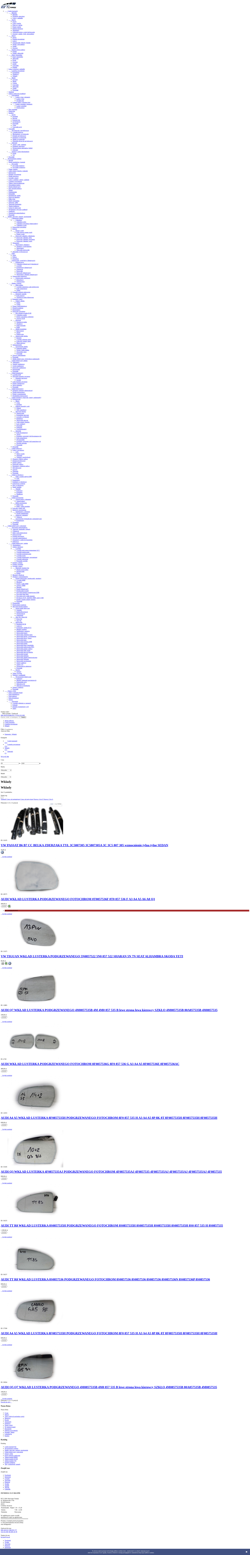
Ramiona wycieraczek (19, 137)
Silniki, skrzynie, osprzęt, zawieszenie (18, 216)
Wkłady (14, 76)
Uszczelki (15, 65)
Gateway (19, 626)
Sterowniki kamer (21, 643)
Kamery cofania (17, 562)
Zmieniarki (19, 615)
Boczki (11, 160)
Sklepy (7, 1415)
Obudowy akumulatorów (20, 577)
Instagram (8, 1477)
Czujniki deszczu (17, 132)
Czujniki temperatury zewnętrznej (26, 557)
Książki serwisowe (18, 536)
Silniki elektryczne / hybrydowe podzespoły (26, 359)
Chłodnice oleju (21, 222)
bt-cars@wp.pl (5, 1537)
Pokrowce (15, 541)
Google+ (7, 1478)
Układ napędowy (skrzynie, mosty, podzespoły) (25, 397)
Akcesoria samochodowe (18, 527)
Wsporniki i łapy (21, 352)
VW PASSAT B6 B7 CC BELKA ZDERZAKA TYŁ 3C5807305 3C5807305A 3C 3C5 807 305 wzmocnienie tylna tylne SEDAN (84, 845)
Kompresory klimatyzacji (24, 267)
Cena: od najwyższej (27, 799)
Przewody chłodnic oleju (24, 238)
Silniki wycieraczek (18, 139)
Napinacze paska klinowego (25, 297)
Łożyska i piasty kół (18, 508)
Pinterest (7, 1482)
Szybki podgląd (6, 857)
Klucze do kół (16, 534)
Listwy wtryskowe (18, 450)
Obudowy (15, 74)
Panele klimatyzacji (15, 187)
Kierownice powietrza (19, 227)
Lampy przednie (21, 106)
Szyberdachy (16, 122)
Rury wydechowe (18, 485)
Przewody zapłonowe (19, 368)
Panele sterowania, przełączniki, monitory (26, 578)
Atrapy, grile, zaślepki (19, 144)
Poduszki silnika (21, 348)
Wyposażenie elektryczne (21, 677)
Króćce (14, 229)
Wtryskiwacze (16, 468)
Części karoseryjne (10, 1447)
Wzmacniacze (20, 613)
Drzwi (12, 35)
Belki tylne (19, 505)
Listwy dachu (16, 23)
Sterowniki (17, 622)
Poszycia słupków (14, 197)
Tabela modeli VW (10, 1461)
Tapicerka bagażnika (15, 204)
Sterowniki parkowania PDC (25, 647)
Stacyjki (18, 620)
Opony (11, 700)
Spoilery (11, 113)
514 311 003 (21, 715)
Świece (16, 670)
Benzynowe (20, 331)
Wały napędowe (21, 410)
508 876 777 (13, 715)
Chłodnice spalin (21, 315)
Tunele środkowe (14, 206)
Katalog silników (10, 1462)
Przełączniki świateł (22, 591)
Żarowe (18, 671)
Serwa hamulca (17, 385)
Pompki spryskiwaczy (19, 136)
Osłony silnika (18, 301)
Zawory (14, 469)
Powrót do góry (6, 1402)
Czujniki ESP (16, 375)
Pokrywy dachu (17, 25)
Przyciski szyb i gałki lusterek (25, 596)
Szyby (12, 115)
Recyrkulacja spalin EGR (21, 313)
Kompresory (20, 520)
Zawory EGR (20, 318)
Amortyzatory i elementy (21, 499)
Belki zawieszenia (19, 503)
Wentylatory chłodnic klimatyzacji (26, 274)
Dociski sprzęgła (21, 443)
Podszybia (12, 111)
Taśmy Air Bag (17, 673)
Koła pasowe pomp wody (24, 232)
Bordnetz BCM (21, 624)
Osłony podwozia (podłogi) (17, 93)
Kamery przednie (17, 564)
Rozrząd (16, 320)
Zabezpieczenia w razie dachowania (23, 32)
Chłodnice (17, 220)
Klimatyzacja (18, 262)
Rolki (18, 327)
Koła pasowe (20, 295)
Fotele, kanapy (13, 169)
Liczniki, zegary (14, 178)
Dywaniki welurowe (18, 167)
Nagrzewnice (20, 281)
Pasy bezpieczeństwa (15, 188)
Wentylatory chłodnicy (21, 245)
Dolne (18, 303)
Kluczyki (19, 619)
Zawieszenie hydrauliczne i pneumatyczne (27, 519)
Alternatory (16, 362)
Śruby (14, 708)
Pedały (11, 190)
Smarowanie (20, 413)
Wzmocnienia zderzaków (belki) (22, 148)
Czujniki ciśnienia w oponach (21, 703)
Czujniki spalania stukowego (21, 292)
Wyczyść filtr (5, 756)
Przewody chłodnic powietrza (25, 239)
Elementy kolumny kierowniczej (22, 390)
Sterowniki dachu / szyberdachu (26, 636)
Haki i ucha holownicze (19, 533)
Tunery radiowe (21, 663)
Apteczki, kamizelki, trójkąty (21, 529)
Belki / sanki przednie (23, 506)
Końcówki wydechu (18, 483)
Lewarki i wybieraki (22, 417)
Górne (18, 304)
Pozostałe (15, 90)
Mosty (16, 401)
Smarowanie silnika (20, 336)
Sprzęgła (16, 431)
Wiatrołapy (15, 30)
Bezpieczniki (20, 571)
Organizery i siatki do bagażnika (22, 540)
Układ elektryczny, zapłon (18, 543)
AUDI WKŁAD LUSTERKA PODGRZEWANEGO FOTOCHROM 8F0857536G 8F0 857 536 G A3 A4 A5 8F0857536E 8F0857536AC (90, 1064)
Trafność (4, 799)
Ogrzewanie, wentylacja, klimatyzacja (22, 260)
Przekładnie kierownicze (20, 396)
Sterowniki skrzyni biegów (24, 652)
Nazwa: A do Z (39, 799)
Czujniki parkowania (22, 552)
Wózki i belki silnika (22, 350)
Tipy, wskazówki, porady (12, 1464)
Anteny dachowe (17, 547)
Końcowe (19, 490)
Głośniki (19, 610)
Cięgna (14, 83)
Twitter (7, 1484)
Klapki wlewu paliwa (17, 50)
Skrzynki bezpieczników (20, 606)
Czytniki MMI (20, 580)
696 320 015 (5, 715)
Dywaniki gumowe (18, 165)
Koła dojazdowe (14, 698)
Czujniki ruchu (21, 555)
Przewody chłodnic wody (24, 241)
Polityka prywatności (11, 1430)
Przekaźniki (16, 603)
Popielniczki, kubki (15, 195)
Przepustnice (16, 310)
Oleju (14, 255)
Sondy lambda (16, 487)
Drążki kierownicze (18, 392)
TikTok (7, 1487)
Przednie (15, 116)
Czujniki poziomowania (23, 554)
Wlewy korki (20, 454)
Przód (14, 153)
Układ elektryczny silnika (18, 360)
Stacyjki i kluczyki (19, 617)
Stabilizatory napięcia (23, 631)
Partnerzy (8, 1423)
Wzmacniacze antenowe (23, 666)
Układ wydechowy (16, 475)
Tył (13, 155)
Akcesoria (13, 701)
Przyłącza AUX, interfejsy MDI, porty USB (30, 598)
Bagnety (19, 338)
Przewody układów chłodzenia (23, 236)
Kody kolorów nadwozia (12, 1455)
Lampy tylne (20, 99)
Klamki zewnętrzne (18, 39)
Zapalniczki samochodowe (17, 213)
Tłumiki (16, 489)
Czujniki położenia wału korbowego (27, 287)
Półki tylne (12, 199)
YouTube (7, 1480)
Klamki (14, 67)
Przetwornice (20, 108)
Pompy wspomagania (19, 394)
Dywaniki (13, 164)
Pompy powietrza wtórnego (24, 317)
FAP (17, 478)
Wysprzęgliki (20, 440)
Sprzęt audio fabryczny (21, 608)
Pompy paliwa (16, 462)
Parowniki (19, 271)
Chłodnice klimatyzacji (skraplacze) (27, 264)
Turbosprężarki (17, 345)
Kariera (7, 1436)
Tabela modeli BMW (11, 1457)
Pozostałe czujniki (22, 561)
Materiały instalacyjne (20, 568)
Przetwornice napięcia (19, 605)
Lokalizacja (8, 1434)
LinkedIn (7, 1489)
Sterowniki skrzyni (22, 420)
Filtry (12, 253)
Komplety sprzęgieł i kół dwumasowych (28, 436)
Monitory (19, 582)
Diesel (18, 332)
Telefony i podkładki (18, 675)
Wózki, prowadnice (18, 44)
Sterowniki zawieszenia (23, 661)
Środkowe (19, 494)
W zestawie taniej (10, 1427)
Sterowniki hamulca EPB (24, 642)
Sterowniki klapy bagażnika (25, 645)
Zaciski (18, 380)
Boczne (14, 118)
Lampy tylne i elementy (21, 97)
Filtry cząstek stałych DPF (22, 476)
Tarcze (18, 434)
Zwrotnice (15, 522)
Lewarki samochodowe (19, 538)
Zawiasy (15, 48)
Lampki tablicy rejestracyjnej (21, 102)
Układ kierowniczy (16, 389)
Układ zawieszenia (16, 497)
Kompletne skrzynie (22, 415)
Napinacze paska (21, 322)
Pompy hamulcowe (18, 383)
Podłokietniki (13, 192)
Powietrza (15, 259)
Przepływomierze (17, 308)
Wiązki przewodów (22, 570)
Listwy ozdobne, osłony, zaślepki (19, 180)
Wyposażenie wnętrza (13, 158)
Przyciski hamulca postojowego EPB (27, 592)
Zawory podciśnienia (18, 355)
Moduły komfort (21, 629)
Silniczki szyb (20, 684)
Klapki (14, 51)
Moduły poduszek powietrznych (26, 680)
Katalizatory (16, 480)
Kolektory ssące (17, 299)
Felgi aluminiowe (14, 694)
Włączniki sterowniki (22, 250)
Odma (18, 290)
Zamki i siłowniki (17, 53)
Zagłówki (12, 211)
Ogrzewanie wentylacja (21, 278)
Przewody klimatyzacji (23, 273)
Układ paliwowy (15, 448)
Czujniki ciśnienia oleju (23, 339)
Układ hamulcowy (16, 373)
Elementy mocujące (18, 16)
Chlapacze (15, 531)
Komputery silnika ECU (23, 627)
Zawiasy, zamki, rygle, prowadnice (23, 34)
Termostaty (15, 243)
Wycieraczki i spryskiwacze (19, 130)
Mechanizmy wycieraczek (20, 134)
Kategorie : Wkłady (11, 734)
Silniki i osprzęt (15, 283)
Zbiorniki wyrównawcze (20, 252)
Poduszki (19, 427)
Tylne (14, 125)
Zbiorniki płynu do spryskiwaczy (22, 141)
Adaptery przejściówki (23, 457)
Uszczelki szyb (17, 127)
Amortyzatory (20, 501)
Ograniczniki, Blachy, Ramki (21, 43)
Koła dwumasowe (22, 432)
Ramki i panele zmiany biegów (26, 599)
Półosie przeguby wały (21, 406)
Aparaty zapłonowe (18, 364)
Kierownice (12, 173)
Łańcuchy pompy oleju (23, 341)
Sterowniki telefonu (22, 656)
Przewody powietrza (18, 311)
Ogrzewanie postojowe (19, 276)
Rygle (14, 60)
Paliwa (14, 257)
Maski (12, 78)
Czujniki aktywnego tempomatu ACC (28, 550)
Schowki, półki (13, 202)
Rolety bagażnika (14, 201)
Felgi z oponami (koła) (16, 692)
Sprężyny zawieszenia (19, 510)
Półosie (18, 408)
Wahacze (19, 517)
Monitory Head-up (18, 575)
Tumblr (7, 1485)
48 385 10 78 (13, 1532)
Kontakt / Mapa (9, 1432)
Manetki (18, 587)
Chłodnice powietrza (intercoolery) (27, 223)
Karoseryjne (16, 120)
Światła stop (20, 100)
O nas (6, 1413)
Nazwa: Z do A (48, 799)
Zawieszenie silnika (20, 346)
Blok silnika (17, 285)
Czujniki (19, 266)
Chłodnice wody (21, 225)
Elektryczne (20, 334)
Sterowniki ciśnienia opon (24, 635)
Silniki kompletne (19, 329)
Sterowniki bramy (21, 633)
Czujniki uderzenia (22, 559)
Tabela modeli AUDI (11, 1459)
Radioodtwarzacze (22, 612)
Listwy (14, 41)
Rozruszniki (16, 369)
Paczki (7, 1420)
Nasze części (9, 1425)
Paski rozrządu (20, 325)
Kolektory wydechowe (19, 482)
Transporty (8, 1422)
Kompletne (15, 72)
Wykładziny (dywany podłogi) (18, 209)
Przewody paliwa (17, 464)
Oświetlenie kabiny (15, 185)
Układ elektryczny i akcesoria (15, 526)
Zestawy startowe (17, 687)
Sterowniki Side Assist (23, 650)
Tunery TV (19, 664)
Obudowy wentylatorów (24, 246)
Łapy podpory (20, 424)
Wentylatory (20, 248)
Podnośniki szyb (21, 682)
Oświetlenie (14, 95)
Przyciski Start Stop (22, 594)
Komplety (19, 492)
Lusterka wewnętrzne (15, 181)
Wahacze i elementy (20, 515)
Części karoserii (11, 11)
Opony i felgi (10, 691)
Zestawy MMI (20, 585)
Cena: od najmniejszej (14, 799)
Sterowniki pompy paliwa (24, 649)
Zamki (14, 46)
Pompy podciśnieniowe (19, 306)
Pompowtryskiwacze (18, 461)
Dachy (12, 20)
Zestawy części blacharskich (19, 151)
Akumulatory (16, 545)
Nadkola (11, 92)
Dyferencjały (16, 399)
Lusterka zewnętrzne (17, 71)
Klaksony (19, 678)
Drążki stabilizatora (22, 513)
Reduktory (19, 418)
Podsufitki (12, 194)
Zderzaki (13, 143)
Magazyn (7, 1418)
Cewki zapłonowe (18, 366)
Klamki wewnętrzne (15, 174)
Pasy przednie (13, 109)
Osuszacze (19, 269)
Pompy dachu (16, 27)
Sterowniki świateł (22, 654)
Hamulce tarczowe (19, 378)
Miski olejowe (20, 343)
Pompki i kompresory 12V (20, 707)
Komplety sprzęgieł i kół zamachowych (28, 441)
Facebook (8, 1475)
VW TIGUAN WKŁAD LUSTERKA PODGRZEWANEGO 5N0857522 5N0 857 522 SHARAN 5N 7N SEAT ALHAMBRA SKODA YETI (92, 956)
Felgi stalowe (13, 696)
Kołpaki (14, 705)
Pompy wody (18, 230)
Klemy (18, 573)
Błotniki (13, 13)
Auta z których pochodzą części (14, 1416)
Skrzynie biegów (19, 411)
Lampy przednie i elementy (22, 104)
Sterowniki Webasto (22, 659)
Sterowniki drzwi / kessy (24, 638)
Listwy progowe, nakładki (17, 69)
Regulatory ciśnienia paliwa (21, 466)
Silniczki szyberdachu (23, 685)
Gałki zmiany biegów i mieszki (18, 171)
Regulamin (8, 1429)
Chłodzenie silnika (16, 218)
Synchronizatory (21, 429)
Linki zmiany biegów (23, 422)
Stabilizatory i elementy (21, 512)
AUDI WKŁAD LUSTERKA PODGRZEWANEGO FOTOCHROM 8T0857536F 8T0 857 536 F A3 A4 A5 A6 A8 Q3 (78, 899)
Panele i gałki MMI (22, 584)
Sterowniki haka (21, 640)
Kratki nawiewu (14, 176)
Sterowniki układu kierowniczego (26, 657)
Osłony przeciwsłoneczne (16, 183)
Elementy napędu (19, 294)
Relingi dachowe (17, 28)
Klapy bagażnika (15, 55)
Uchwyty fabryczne (15, 208)
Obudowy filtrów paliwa (20, 459)
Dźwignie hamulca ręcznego (21, 376)
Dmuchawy (20, 280)
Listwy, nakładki (17, 18)
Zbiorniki (19, 455)
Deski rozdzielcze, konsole (17, 162)
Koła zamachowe (21, 288)
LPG (15, 452)
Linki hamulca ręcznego (19, 382)
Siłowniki (15, 58)
